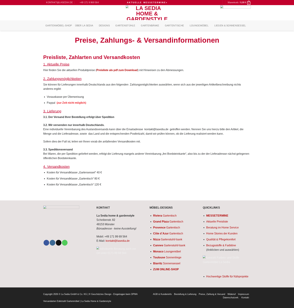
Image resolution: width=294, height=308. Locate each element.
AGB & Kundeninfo (162, 294)
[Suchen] (218, 2)
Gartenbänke (150, 25)
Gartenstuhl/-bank (167, 239)
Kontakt (245, 297)
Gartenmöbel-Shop (58, 25)
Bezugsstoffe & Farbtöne (221, 245)
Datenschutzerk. (231, 297)
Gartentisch (165, 215)
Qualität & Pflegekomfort (220, 239)
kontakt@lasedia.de (118, 240)
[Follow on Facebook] (46, 243)
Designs (104, 25)
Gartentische (174, 25)
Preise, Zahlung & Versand (212, 294)
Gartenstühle (125, 25)
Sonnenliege (167, 257)
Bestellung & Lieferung (185, 294)
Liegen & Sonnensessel (230, 25)
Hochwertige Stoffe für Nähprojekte (227, 276)
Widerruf (231, 294)
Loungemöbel (199, 25)
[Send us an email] (58, 243)
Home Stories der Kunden (222, 233)
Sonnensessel (166, 263)
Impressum (243, 294)
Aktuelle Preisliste (217, 221)
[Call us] (65, 243)
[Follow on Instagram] (52, 243)
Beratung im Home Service (222, 227)
